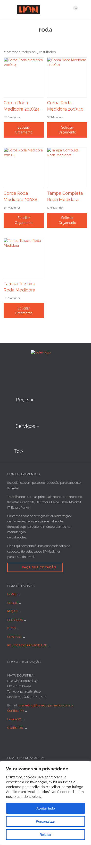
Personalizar (45, 821)
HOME (12, 594)
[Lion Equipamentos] (42, 9)
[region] (45, 803)
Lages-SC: (14, 719)
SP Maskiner (12, 117)
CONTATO (14, 637)
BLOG (11, 628)
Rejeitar (45, 834)
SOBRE (12, 603)
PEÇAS (12, 611)
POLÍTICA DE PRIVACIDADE (27, 645)
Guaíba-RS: (15, 728)
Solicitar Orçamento (24, 129)
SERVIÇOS (15, 620)
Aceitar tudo (45, 808)
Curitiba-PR (15, 711)
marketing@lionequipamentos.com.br (46, 705)
